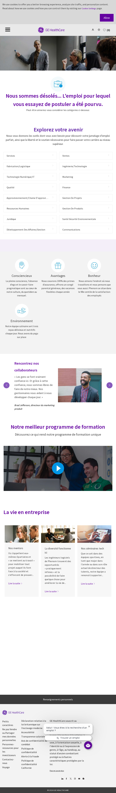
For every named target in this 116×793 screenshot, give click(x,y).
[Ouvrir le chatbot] (88, 745)
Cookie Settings (89, 8)
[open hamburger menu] (7, 30)
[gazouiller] (70, 779)
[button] (93, 29)
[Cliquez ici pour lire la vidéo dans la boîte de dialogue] (58, 468)
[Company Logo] (51, 29)
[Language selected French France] (99, 29)
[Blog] (75, 779)
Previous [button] (6, 385)
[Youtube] (79, 779)
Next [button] (109, 385)
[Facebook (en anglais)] (66, 779)
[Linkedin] (62, 779)
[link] (15, 583)
